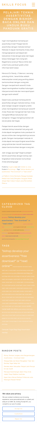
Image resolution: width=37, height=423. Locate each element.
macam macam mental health (11, 236)
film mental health (9, 227)
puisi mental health (6, 306)
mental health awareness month (24, 288)
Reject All (18, 419)
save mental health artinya (14, 312)
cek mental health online (27, 279)
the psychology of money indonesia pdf (19, 321)
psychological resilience (14, 233)
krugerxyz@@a (13, 167)
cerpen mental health (7, 282)
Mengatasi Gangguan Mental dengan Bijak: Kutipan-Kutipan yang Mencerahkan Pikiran (17, 181)
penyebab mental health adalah (17, 300)
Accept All (18, 408)
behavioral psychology (23, 273)
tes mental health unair (17, 214)
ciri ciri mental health (7, 214)
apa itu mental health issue (12, 270)
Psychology (11, 169)
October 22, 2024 (25, 167)
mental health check (7, 291)
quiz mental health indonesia (19, 306)
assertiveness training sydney (8, 239)
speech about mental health (9, 315)
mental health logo (19, 294)
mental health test (18, 223)
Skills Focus (14, 4)
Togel (11, 329)
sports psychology (20, 315)
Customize (18, 414)
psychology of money (8, 230)
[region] (18, 407)
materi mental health (10, 288)
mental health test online (18, 230)
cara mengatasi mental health (19, 227)
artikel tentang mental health (25, 236)
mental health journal (9, 294)
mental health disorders (18, 291)
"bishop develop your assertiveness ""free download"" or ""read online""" (16, 220)
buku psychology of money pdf (22, 239)
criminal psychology (29, 282)
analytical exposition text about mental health (11, 211)
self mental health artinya (27, 211)
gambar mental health (16, 285)
